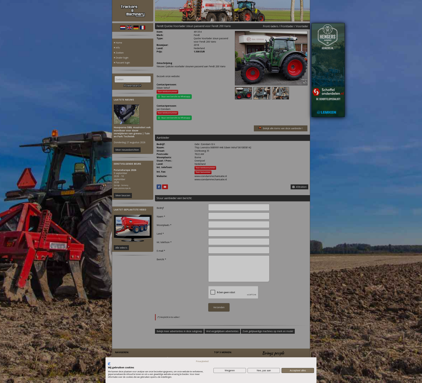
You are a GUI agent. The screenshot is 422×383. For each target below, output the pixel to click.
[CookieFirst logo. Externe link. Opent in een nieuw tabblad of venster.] (109, 363)
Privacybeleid (202, 361)
